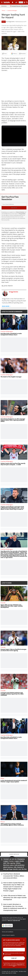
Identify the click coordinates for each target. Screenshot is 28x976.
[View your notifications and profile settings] (12, 2)
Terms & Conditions (13, 965)
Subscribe (21, 2)
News (3, 21)
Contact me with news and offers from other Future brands (14, 954)
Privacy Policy (19, 964)
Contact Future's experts (8, 935)
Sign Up (14, 958)
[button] (2, 2)
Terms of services (20, 212)
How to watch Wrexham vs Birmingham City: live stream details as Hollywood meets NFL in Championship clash (14, 907)
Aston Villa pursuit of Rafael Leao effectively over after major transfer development (15, 897)
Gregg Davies (11, 21)
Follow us (15, 53)
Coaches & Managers (12, 10)
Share (5, 53)
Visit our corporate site (14, 920)
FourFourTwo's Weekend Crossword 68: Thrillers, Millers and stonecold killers (13, 876)
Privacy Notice (22, 213)
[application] (14, 134)
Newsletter (23, 53)
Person (3, 10)
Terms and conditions (7, 932)
